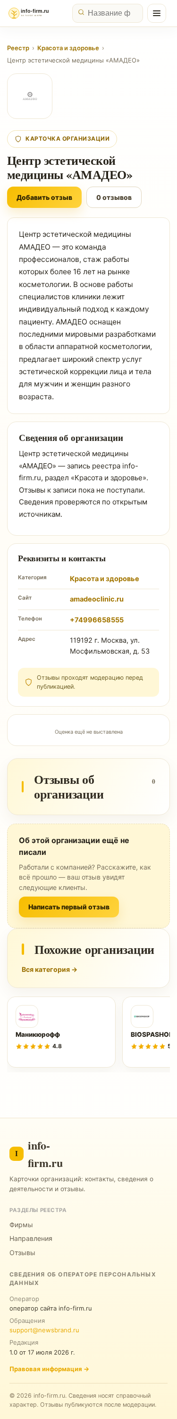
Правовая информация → (49, 1369)
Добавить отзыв (44, 197)
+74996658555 (97, 620)
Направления (30, 1238)
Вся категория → (49, 969)
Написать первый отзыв (69, 907)
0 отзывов (114, 197)
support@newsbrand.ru (44, 1330)
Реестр (18, 48)
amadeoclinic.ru (97, 599)
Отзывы (22, 1252)
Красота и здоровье (68, 48)
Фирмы (21, 1225)
